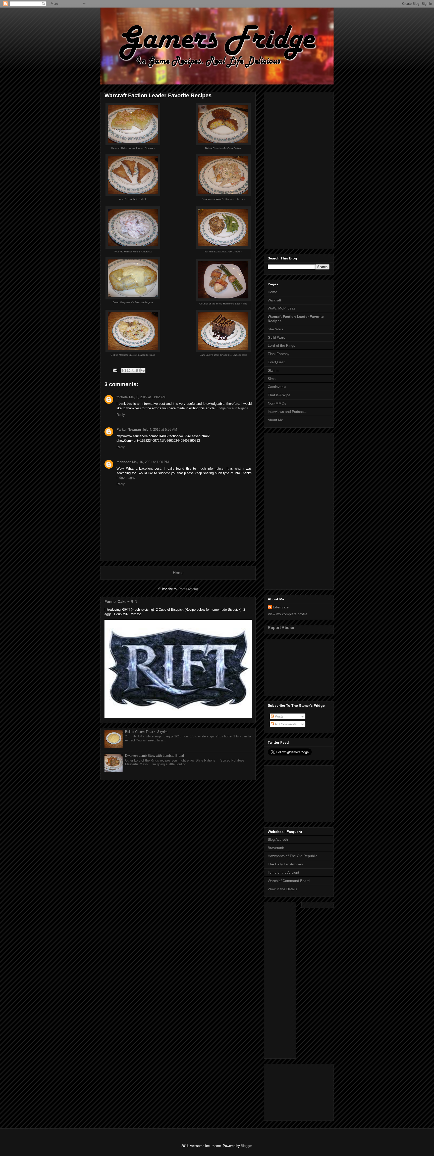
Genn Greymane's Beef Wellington (133, 302)
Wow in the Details (282, 889)
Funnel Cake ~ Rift (120, 601)
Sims (272, 379)
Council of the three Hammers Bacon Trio (223, 303)
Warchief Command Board (289, 881)
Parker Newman (129, 429)
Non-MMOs (277, 403)
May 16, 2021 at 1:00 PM (150, 462)
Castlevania (277, 387)
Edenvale (281, 607)
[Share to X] (133, 370)
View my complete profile (287, 614)
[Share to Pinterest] (142, 370)
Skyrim (273, 370)
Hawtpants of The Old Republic (292, 856)
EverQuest (276, 362)
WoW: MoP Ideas (281, 308)
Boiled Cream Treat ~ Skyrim (146, 732)
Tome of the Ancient (283, 872)
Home (178, 573)
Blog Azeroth (278, 839)
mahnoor (124, 462)
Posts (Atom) (188, 589)
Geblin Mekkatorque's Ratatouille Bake (133, 354)
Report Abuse (281, 627)
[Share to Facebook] (138, 370)
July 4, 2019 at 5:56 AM (159, 429)
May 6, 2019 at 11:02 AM (147, 397)
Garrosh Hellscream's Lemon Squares (133, 148)
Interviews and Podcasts (287, 412)
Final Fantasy (278, 354)
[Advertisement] (299, 169)
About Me (275, 420)
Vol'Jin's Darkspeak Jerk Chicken (223, 251)
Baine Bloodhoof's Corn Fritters (223, 148)
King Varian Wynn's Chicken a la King (223, 199)
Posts (279, 716)
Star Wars (275, 329)
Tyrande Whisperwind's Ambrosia (133, 251)
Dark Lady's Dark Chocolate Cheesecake (223, 354)
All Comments (285, 724)
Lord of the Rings (281, 345)
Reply (121, 415)
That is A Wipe (279, 395)
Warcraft (274, 300)
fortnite (122, 397)
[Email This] (123, 370)
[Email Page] (114, 370)
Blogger (246, 1146)
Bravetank (276, 848)
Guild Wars (276, 337)
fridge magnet (126, 477)
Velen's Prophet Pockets (133, 199)
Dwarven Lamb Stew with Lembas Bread (154, 756)
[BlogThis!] (128, 370)
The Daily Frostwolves (285, 864)
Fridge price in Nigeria (232, 408)
